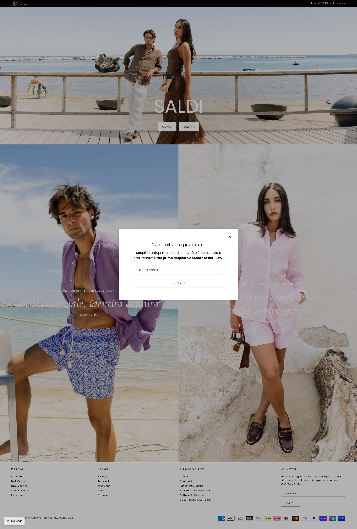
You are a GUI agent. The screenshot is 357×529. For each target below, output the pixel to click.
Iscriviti (178, 283)
